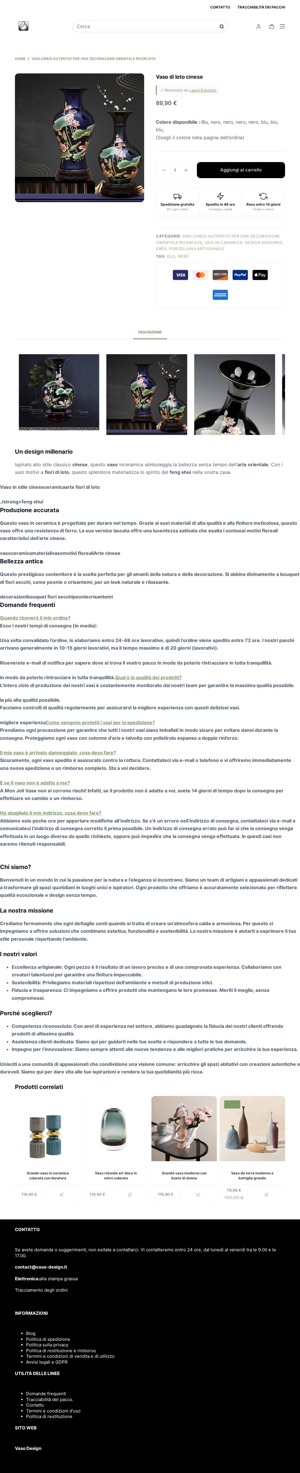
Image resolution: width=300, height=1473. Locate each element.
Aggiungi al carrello (241, 170)
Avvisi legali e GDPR (47, 1362)
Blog (30, 1333)
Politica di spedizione (48, 1339)
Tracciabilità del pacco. (49, 1399)
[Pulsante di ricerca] (222, 26)
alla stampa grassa (59, 1278)
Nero (183, 256)
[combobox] (146, 26)
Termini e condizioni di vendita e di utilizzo (70, 1356)
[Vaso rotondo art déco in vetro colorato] (116, 1128)
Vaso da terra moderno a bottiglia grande (252, 1175)
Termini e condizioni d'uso (53, 1411)
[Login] (258, 26)
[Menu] (282, 26)
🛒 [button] (61, 1194)
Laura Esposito (203, 90)
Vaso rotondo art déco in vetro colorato (116, 1175)
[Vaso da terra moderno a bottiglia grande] (252, 1128)
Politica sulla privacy (47, 1345)
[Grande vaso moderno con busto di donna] (184, 1128)
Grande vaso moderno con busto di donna (184, 1175)
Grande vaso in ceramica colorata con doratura (48, 1175)
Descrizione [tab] (150, 332)
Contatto (220, 7)
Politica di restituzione (49, 1416)
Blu (171, 256)
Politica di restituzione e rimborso (61, 1350)
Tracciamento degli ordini (41, 1290)
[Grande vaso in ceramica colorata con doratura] (47, 1128)
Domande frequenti (46, 1393)
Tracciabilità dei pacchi (261, 7)
